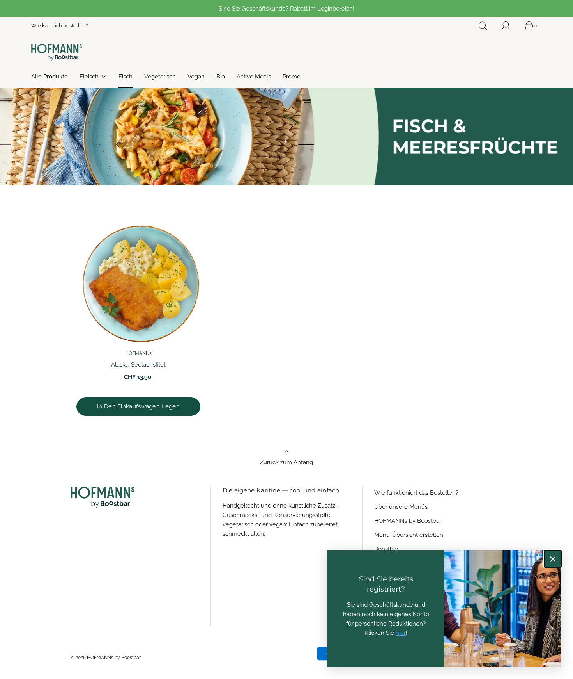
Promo (292, 76)
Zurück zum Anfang (286, 462)
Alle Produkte (49, 76)
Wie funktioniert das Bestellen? (416, 492)
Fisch (125, 76)
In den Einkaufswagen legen (138, 406)
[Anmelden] (510, 25)
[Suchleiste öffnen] (487, 25)
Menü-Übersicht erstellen (408, 534)
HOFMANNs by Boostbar (407, 520)
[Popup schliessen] (552, 558)
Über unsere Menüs (401, 506)
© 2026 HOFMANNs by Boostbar (106, 657)
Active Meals (254, 76)
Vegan (196, 76)
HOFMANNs (138, 353)
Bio (220, 76)
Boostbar (386, 548)
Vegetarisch (160, 76)
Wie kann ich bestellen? (59, 26)
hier (401, 632)
